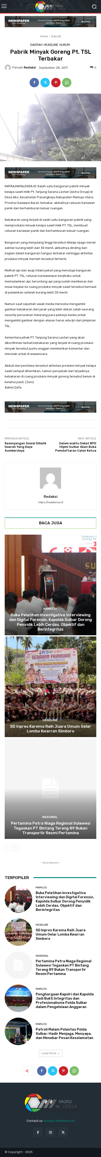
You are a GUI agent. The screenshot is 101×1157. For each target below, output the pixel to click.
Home (44, 36)
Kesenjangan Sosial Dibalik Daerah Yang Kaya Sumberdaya (25, 446)
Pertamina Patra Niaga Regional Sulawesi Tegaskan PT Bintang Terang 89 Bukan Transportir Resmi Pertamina (50, 828)
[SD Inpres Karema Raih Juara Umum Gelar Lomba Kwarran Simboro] (50, 686)
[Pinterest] (56, 82)
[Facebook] (34, 82)
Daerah (56, 36)
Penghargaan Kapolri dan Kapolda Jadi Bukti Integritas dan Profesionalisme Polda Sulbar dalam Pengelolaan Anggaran (65, 1000)
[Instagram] (50, 1132)
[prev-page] (8, 848)
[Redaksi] (8, 68)
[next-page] (15, 848)
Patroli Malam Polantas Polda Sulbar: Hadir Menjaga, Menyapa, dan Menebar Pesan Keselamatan (64, 1033)
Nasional (50, 816)
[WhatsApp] (66, 82)
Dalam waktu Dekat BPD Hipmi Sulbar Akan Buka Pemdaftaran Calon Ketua (75, 446)
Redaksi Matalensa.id (59, 1121)
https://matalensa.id (50, 502)
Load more (49, 1053)
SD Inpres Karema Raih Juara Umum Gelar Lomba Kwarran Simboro (50, 728)
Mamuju (50, 608)
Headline (51, 44)
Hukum (64, 44)
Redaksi (30, 67)
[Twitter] (45, 82)
